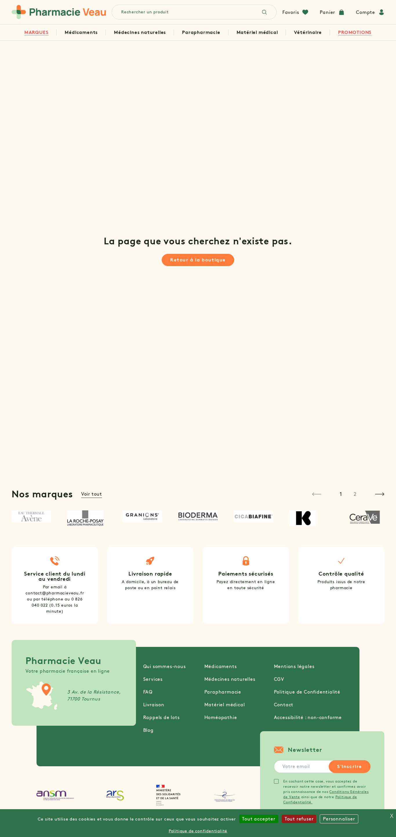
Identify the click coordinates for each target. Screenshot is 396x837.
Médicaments (81, 32)
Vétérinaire (308, 32)
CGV (279, 679)
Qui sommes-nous (164, 666)
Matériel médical (257, 32)
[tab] (341, 494)
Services (153, 679)
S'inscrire (349, 766)
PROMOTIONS (355, 32)
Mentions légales (294, 666)
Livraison (153, 704)
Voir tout (91, 494)
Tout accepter (258, 819)
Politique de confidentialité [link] (198, 831)
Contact (284, 704)
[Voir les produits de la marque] (31, 516)
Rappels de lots (161, 717)
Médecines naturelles (140, 32)
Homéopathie (220, 717)
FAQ (147, 692)
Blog (148, 730)
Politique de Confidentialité (307, 692)
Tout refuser (299, 819)
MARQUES (36, 32)
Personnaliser (339, 819)
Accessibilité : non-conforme (308, 717)
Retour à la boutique (198, 260)
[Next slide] (379, 494)
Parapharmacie (201, 32)
